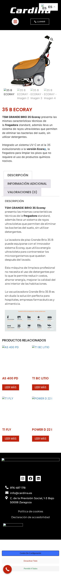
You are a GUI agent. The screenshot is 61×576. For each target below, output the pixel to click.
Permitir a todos (30, 569)
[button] (52, 39)
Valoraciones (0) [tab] (22, 192)
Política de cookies (30, 511)
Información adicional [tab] (27, 183)
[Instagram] (22, 478)
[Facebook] (30, 478)
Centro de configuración (30, 553)
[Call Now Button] (7, 569)
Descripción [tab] (18, 175)
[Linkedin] (38, 478)
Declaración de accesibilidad (30, 517)
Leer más (10, 387)
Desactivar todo (30, 561)
